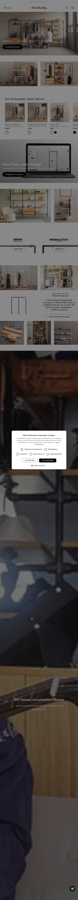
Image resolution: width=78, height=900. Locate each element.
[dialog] (39, 450)
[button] (39, 465)
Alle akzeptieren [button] (47, 460)
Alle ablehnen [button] (30, 460)
